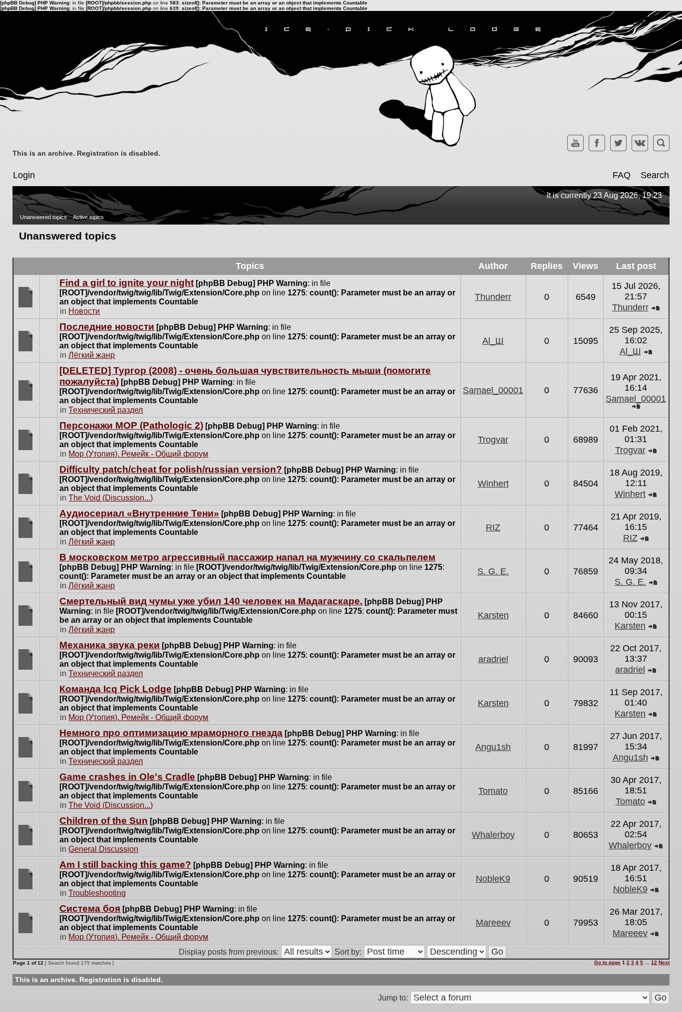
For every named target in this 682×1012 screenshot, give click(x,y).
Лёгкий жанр (91, 355)
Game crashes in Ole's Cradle (127, 776)
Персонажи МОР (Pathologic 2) (131, 425)
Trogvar (493, 440)
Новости (84, 311)
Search (655, 175)
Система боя (89, 908)
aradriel (493, 659)
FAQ (622, 175)
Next (664, 962)
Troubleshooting (97, 893)
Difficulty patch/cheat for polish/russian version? (170, 469)
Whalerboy (493, 835)
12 (654, 962)
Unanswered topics (43, 217)
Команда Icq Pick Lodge (115, 689)
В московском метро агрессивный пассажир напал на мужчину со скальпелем (247, 557)
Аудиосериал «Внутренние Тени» (139, 513)
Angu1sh (493, 747)
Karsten (493, 615)
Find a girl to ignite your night (126, 282)
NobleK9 (493, 879)
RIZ (493, 527)
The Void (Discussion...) (110, 498)
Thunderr (493, 297)
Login (24, 175)
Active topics (88, 217)
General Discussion (103, 849)
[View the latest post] (655, 307)
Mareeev (493, 923)
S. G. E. (493, 571)
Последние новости (106, 326)
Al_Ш (493, 341)
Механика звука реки (109, 645)
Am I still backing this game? (125, 864)
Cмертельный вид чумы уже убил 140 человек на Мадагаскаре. (210, 601)
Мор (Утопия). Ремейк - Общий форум (138, 454)
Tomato (493, 791)
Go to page (607, 962)
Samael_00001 (493, 390)
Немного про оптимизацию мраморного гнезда (171, 733)
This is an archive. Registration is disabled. (86, 153)
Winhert (493, 484)
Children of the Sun (103, 820)
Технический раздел (105, 410)
